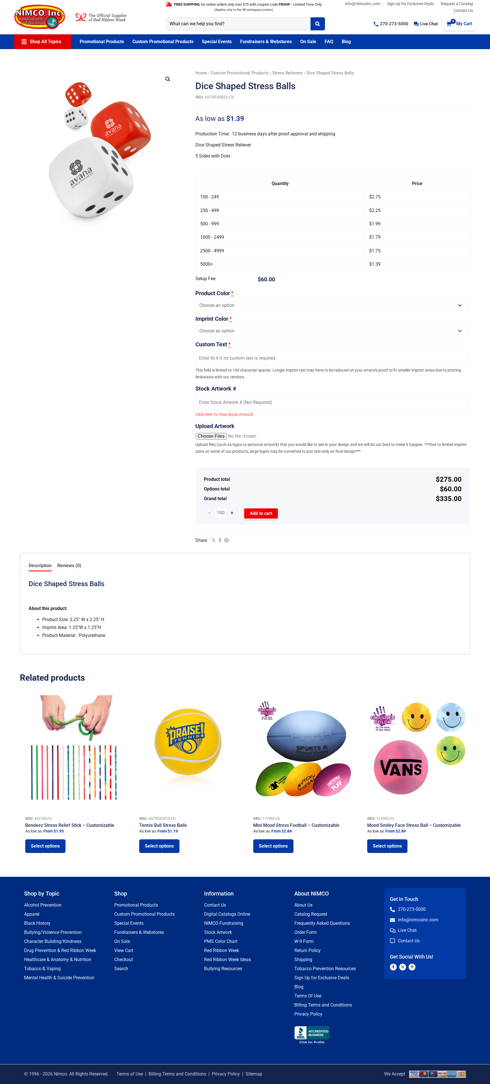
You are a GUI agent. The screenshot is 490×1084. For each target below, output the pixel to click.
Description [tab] (40, 565)
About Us (303, 905)
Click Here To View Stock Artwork (224, 414)
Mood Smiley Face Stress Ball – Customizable (414, 825)
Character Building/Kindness (52, 941)
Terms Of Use (307, 996)
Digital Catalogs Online (227, 914)
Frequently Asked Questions (322, 923)
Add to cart (261, 513)
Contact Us (463, 10)
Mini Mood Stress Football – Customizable (296, 825)
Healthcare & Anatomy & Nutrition (57, 959)
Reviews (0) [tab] (69, 565)
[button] (391, 24)
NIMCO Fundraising (223, 923)
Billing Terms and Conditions (323, 1005)
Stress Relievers (287, 73)
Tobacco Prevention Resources (325, 968)
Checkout (123, 959)
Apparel (31, 914)
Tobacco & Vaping (42, 968)
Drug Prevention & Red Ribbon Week (60, 950)
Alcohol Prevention (43, 905)
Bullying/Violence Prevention (53, 932)
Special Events (128, 923)
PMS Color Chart (220, 941)
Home (201, 73)
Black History (37, 923)
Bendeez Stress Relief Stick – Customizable (69, 825)
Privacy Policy (308, 1014)
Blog (298, 986)
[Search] (318, 23)
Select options (45, 846)
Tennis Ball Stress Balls (163, 825)
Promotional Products (136, 905)
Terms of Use (130, 1074)
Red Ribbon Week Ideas (227, 959)
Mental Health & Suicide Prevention (59, 977)
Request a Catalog (457, 3)
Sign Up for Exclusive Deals (410, 3)
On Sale (122, 941)
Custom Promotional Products (240, 73)
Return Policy (307, 950)
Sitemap (254, 1074)
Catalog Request (310, 914)
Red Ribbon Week (221, 950)
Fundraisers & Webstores (139, 932)
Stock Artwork (218, 932)
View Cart (123, 950)
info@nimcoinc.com (362, 3)
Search (121, 968)
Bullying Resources (223, 968)
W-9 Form (304, 941)
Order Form (305, 932)
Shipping (303, 959)
